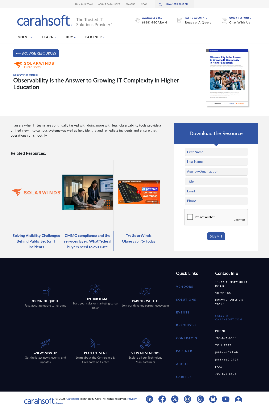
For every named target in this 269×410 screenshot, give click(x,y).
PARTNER (93, 37)
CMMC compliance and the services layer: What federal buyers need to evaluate (87, 241)
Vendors (184, 287)
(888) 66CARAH (154, 22)
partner (184, 351)
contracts (186, 338)
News (144, 4)
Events (183, 312)
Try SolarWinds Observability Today (139, 238)
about (182, 364)
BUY (69, 37)
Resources (186, 325)
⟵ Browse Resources (36, 53)
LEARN (48, 37)
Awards (131, 4)
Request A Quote (198, 22)
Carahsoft (72, 399)
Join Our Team (84, 4)
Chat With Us (239, 22)
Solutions (186, 300)
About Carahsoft (109, 4)
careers (184, 377)
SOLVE (24, 37)
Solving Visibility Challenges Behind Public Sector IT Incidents (36, 241)
